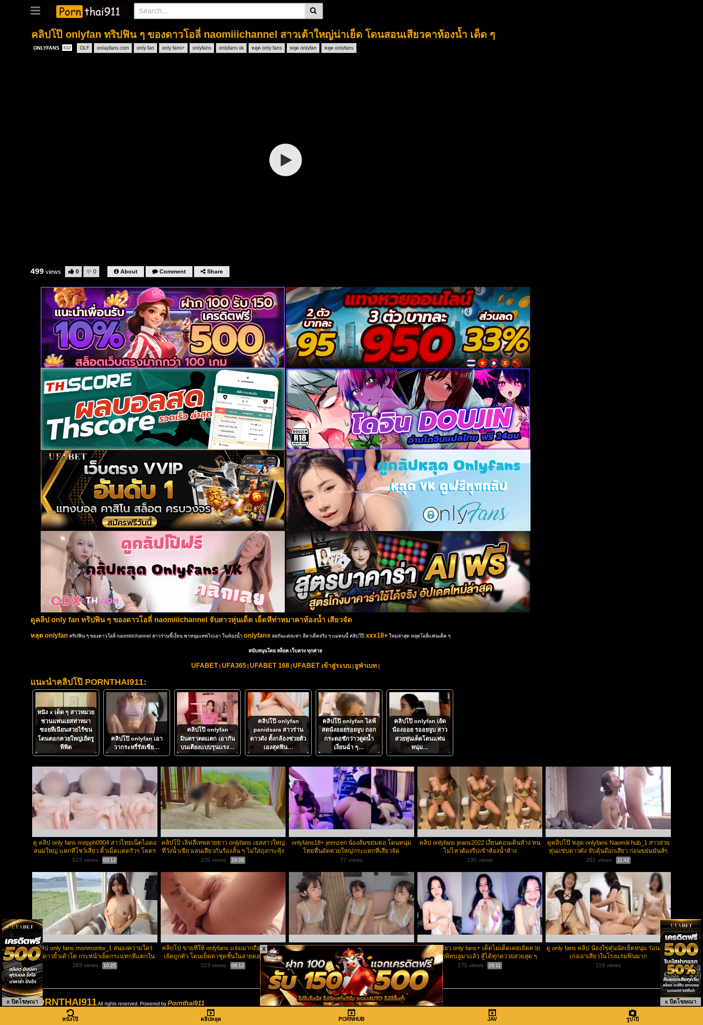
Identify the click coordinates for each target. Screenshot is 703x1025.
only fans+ (173, 48)
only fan (145, 48)
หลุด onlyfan (303, 48)
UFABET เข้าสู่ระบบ (322, 665)
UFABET (204, 665)
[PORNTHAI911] (88, 10)
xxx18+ (377, 635)
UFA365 (234, 665)
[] (314, 11)
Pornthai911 (186, 1003)
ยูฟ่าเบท (366, 665)
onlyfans (201, 48)
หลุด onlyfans (339, 48)
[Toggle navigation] (38, 10)
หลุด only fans (266, 48)
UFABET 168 (269, 665)
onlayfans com (113, 48)
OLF (84, 48)
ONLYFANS (52, 48)
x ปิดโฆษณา (22, 1001)
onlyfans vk (231, 48)
